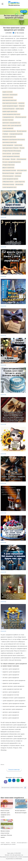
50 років (22, 148)
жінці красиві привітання (9, 100)
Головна (3, 842)
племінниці (18, 176)
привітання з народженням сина (11, 122)
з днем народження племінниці (11, 156)
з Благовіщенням (21, 159)
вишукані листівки (8, 97)
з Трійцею (5, 134)
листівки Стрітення (8, 119)
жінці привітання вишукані (10, 103)
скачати (3, 217)
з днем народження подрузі (10, 105)
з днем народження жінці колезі (11, 114)
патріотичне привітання (9, 136)
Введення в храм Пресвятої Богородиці (14, 139)
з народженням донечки (9, 131)
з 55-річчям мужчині (20, 117)
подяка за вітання (7, 91)
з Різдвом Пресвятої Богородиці (12, 150)
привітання (18, 173)
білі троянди (6, 159)
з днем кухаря (18, 145)
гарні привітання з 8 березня (10, 148)
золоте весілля (7, 153)
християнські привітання (9, 142)
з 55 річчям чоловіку (8, 184)
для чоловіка (16, 153)
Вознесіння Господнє (8, 173)
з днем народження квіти (9, 187)
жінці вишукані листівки (9, 170)
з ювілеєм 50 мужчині (9, 108)
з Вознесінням (19, 184)
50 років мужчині (21, 131)
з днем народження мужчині (10, 178)
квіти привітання (21, 170)
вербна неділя (20, 108)
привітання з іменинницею (10, 94)
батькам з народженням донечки (12, 162)
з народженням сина (8, 117)
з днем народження (8, 128)
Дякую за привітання (8, 167)
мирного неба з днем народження (12, 125)
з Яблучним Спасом (8, 181)
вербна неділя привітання (10, 111)
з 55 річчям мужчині (8, 176)
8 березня (21, 105)
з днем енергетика (20, 181)
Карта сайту (10, 853)
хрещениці (21, 103)
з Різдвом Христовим (8, 164)
